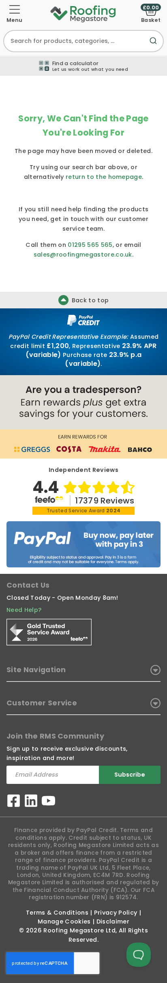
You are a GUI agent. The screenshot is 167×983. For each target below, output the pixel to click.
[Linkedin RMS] (31, 802)
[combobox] (83, 41)
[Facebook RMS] (13, 802)
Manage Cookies (64, 921)
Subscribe (129, 775)
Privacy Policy (115, 913)
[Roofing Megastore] (83, 13)
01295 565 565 (90, 245)
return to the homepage (104, 177)
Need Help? (23, 610)
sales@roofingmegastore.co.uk (83, 255)
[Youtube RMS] (48, 802)
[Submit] (155, 45)
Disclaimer (112, 921)
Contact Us (27, 585)
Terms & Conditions (57, 913)
